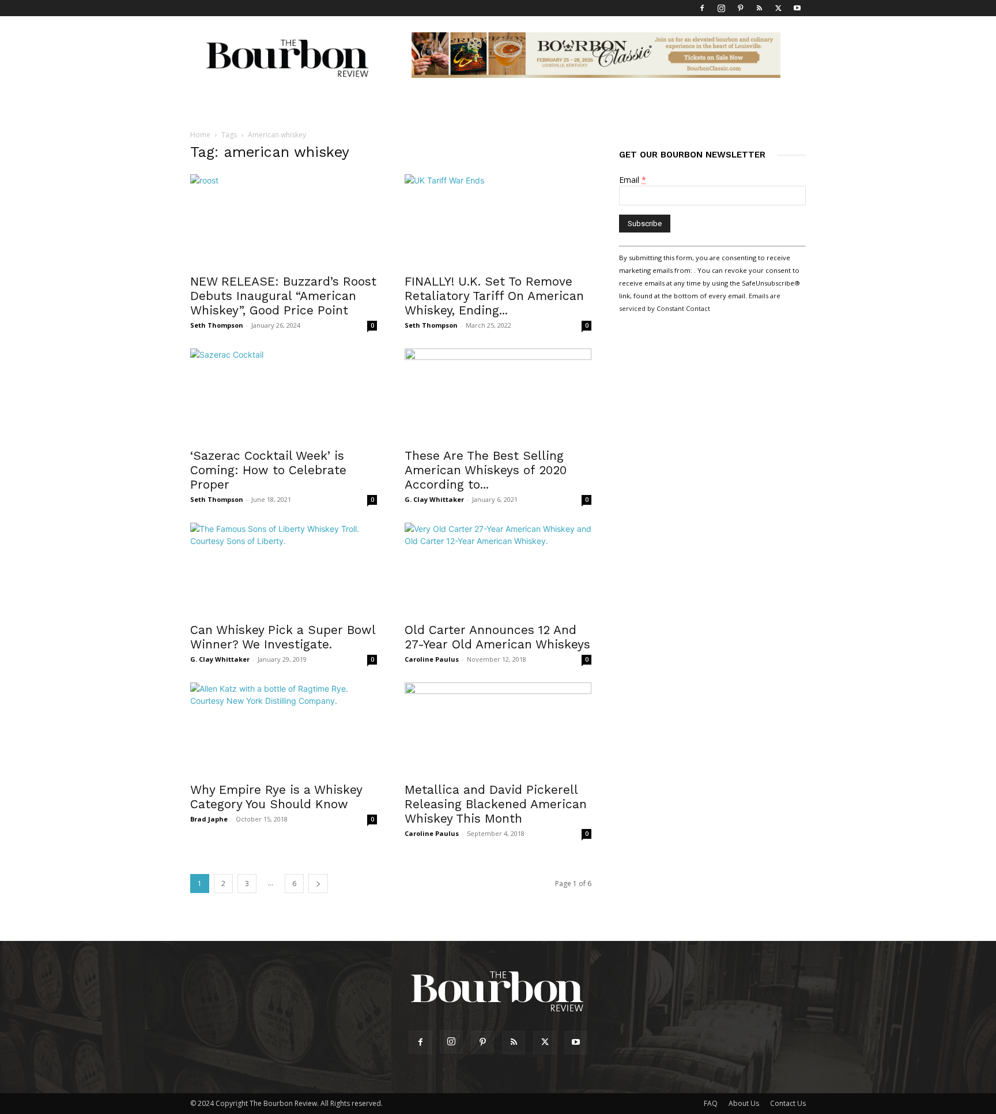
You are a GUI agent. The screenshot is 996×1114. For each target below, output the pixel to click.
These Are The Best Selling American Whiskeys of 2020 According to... (486, 470)
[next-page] (318, 883)
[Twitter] (778, 8)
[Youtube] (797, 8)
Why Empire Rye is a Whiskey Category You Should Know (276, 796)
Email (632, 179)
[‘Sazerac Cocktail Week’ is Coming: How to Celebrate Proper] (283, 394)
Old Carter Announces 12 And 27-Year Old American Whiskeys (497, 636)
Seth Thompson (216, 325)
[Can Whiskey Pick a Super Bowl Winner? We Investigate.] (283, 569)
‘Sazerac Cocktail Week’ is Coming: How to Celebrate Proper (268, 470)
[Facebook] (702, 8)
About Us (744, 1103)
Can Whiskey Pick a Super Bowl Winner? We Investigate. (282, 636)
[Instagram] (721, 8)
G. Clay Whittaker (434, 499)
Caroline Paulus (432, 659)
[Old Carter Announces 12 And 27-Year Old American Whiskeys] (498, 569)
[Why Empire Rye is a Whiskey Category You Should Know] (283, 728)
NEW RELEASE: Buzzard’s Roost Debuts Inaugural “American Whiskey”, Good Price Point (283, 295)
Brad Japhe (209, 819)
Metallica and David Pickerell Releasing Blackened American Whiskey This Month (496, 804)
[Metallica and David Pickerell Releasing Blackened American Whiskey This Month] (498, 728)
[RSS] (759, 8)
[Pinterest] (740, 8)
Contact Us (788, 1103)
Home (200, 135)
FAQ (711, 1103)
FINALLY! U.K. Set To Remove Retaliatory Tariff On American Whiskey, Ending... (494, 295)
